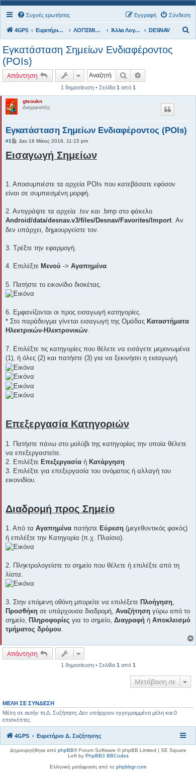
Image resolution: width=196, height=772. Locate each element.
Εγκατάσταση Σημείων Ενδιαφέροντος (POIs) (88, 55)
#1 (9, 141)
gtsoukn (32, 101)
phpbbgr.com (131, 766)
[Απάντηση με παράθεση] (167, 109)
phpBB (66, 750)
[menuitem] (43, 15)
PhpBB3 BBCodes (107, 755)
